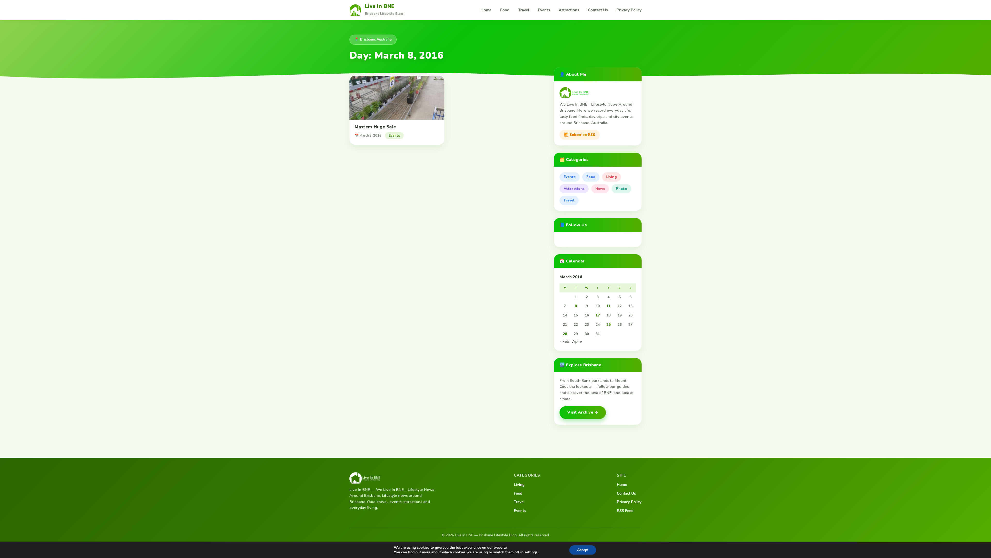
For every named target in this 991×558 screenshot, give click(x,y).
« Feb (564, 341)
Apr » (577, 341)
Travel (523, 10)
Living (611, 176)
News (600, 188)
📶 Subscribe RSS (579, 134)
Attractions (569, 10)
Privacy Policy (629, 10)
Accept (582, 549)
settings (531, 552)
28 (565, 333)
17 (598, 315)
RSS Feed (625, 510)
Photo (621, 188)
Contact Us (598, 10)
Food (504, 10)
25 (608, 324)
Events (544, 10)
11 (608, 306)
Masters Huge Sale (375, 127)
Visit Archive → (582, 412)
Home (486, 10)
